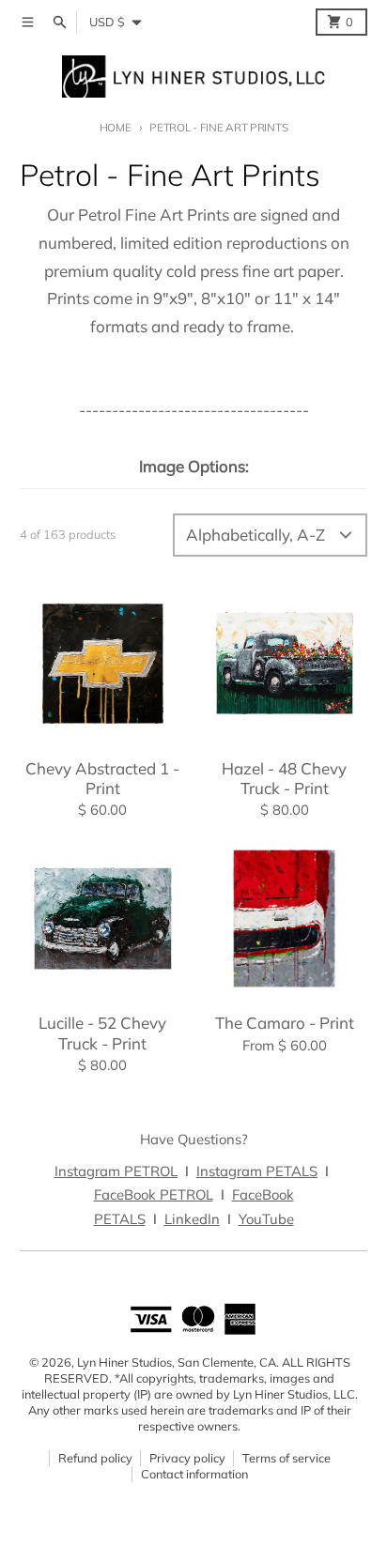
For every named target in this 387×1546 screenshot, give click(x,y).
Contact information (194, 1473)
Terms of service (286, 1457)
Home (116, 127)
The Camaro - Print (284, 1023)
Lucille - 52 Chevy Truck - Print (102, 1032)
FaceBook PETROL (153, 1194)
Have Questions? (194, 1139)
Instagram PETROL (116, 1171)
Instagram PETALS (256, 1171)
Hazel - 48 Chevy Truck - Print (284, 778)
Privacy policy (187, 1457)
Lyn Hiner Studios (124, 1362)
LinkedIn (192, 1219)
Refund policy (95, 1457)
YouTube (266, 1219)
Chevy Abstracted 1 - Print (102, 778)
